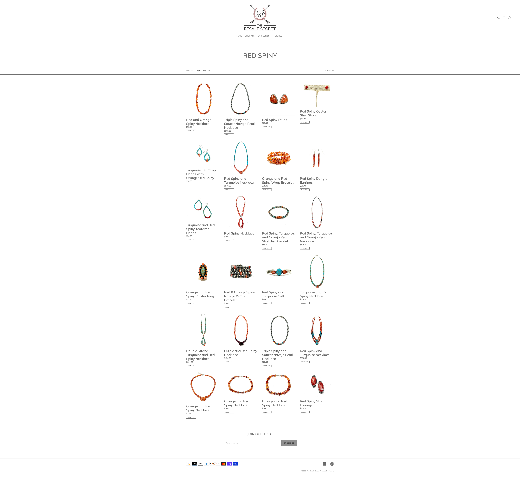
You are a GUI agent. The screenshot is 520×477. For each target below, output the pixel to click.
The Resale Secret (313, 471)
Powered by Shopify (327, 471)
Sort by (189, 71)
